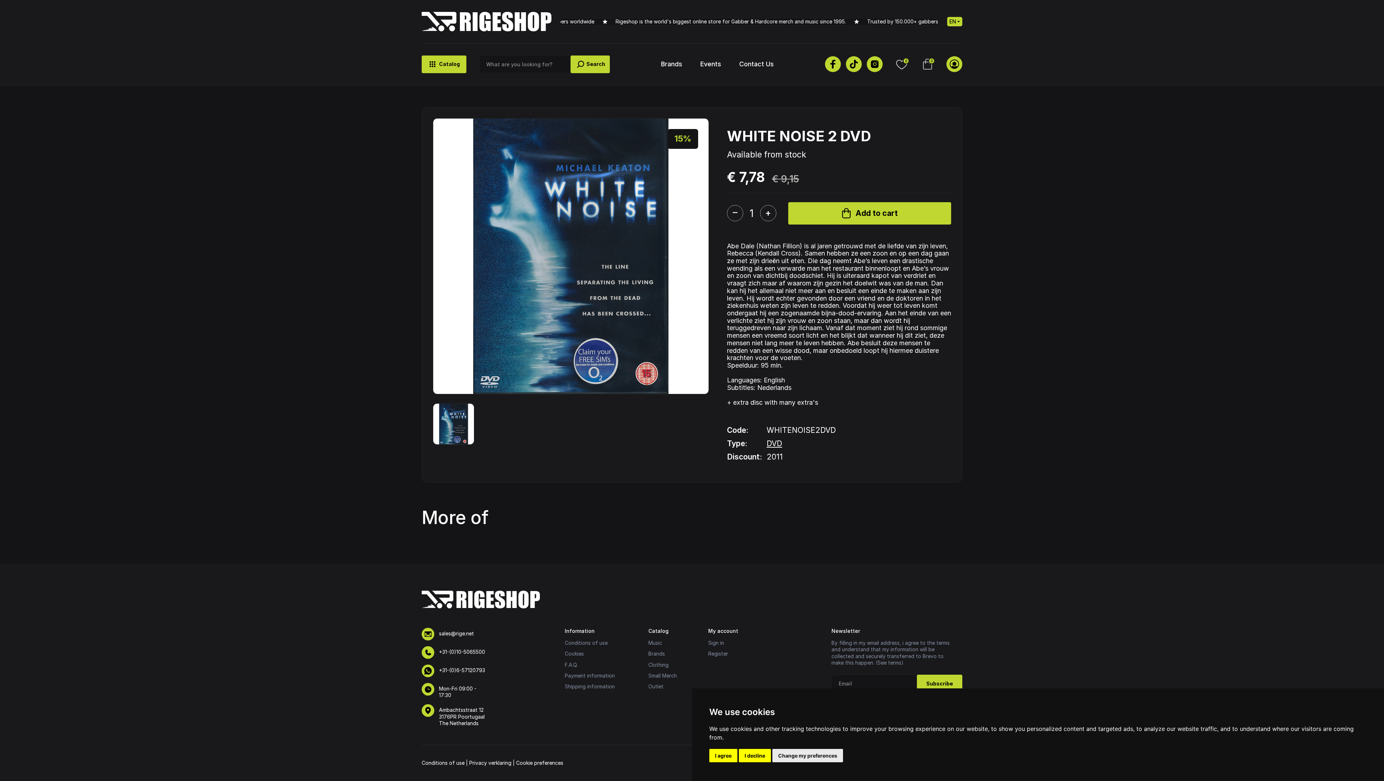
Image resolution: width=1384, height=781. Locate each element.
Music (655, 643)
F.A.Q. (571, 665)
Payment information (590, 676)
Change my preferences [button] (807, 756)
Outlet (656, 686)
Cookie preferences (539, 763)
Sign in (716, 643)
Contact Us (756, 64)
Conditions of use (586, 643)
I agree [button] (723, 756)
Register (718, 654)
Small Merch (662, 676)
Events (710, 64)
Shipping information (590, 686)
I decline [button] (755, 756)
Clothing (658, 665)
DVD (774, 443)
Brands (671, 64)
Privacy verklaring (490, 763)
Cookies (574, 654)
